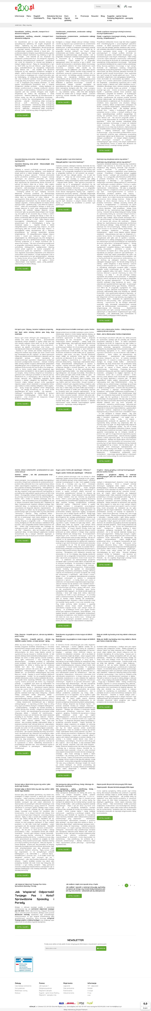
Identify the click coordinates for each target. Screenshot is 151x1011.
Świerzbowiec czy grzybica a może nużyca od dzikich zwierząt (74, 635)
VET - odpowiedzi (93, 986)
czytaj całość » (23, 115)
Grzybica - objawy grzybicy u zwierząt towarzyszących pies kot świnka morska (116, 471)
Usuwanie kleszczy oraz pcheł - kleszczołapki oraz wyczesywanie (32, 160)
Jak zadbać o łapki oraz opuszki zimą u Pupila (82, 884)
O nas (89, 993)
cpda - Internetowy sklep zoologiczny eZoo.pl (36, 110)
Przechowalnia (67, 990)
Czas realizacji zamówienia (23, 986)
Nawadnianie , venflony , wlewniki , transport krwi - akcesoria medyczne (32, 32)
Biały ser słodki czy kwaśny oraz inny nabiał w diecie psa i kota (116, 635)
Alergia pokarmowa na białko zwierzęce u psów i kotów (75, 329)
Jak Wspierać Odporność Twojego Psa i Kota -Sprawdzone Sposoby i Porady (31, 885)
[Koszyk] (135, 6)
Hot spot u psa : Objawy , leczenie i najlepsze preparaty (34, 329)
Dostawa (17, 993)
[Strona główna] (25, 7)
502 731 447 (82, 1006)
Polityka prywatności (45, 988)
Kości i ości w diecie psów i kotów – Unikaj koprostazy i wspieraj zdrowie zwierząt (116, 330)
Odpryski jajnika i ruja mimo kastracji (69, 159)
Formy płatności (20, 988)
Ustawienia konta (68, 993)
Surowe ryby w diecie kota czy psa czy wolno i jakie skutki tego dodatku (32, 785)
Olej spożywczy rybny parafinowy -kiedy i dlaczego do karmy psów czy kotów (75, 785)
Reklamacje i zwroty (21, 990)
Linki (89, 995)
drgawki (49, 843)
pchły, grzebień (48, 262)
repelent (32, 262)
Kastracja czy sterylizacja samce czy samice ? (113, 159)
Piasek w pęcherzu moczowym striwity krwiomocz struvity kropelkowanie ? (114, 32)
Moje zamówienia (68, 988)
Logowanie (66, 986)
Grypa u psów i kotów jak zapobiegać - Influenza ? (73, 470)
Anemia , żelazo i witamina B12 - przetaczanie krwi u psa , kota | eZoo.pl (34, 471)
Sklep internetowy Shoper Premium (75, 1009)
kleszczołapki (20, 262)
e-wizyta (90, 990)
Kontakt (90, 988)
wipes (39, 262)
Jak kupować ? (43, 986)
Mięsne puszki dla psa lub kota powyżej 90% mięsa (114, 784)
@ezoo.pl (118, 1006)
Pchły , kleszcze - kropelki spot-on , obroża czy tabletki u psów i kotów (34, 635)
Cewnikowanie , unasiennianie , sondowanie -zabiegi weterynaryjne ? (73, 32)
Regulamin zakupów (45, 990)
